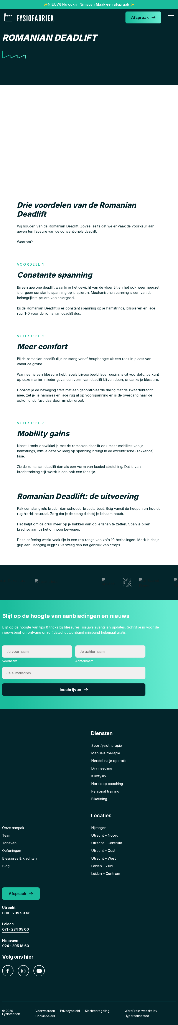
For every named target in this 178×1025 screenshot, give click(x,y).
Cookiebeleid (45, 1016)
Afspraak (140, 17)
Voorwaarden (45, 1011)
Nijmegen (98, 828)
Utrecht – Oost (103, 850)
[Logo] (30, 17)
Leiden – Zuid (102, 866)
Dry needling (101, 768)
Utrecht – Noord (104, 835)
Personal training (105, 791)
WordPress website (139, 1011)
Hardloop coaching (107, 784)
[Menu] (171, 18)
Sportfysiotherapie (106, 745)
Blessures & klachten (19, 858)
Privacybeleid (70, 1011)
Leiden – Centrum (105, 873)
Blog (6, 866)
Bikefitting (99, 799)
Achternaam (84, 661)
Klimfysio (98, 776)
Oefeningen (11, 850)
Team (6, 835)
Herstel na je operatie (109, 760)
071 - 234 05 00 (15, 929)
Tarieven (9, 843)
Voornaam (9, 661)
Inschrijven (70, 689)
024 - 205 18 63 (15, 946)
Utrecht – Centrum (106, 843)
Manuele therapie (105, 753)
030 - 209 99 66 (16, 913)
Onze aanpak (13, 828)
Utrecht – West (103, 858)
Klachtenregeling (97, 1011)
